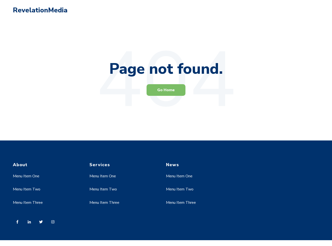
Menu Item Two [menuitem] (26, 189)
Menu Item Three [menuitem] (28, 202)
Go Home (166, 90)
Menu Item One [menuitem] (26, 176)
